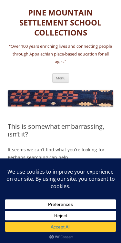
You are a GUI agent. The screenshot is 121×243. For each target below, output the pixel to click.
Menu (61, 78)
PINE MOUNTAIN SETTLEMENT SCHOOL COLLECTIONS (60, 23)
